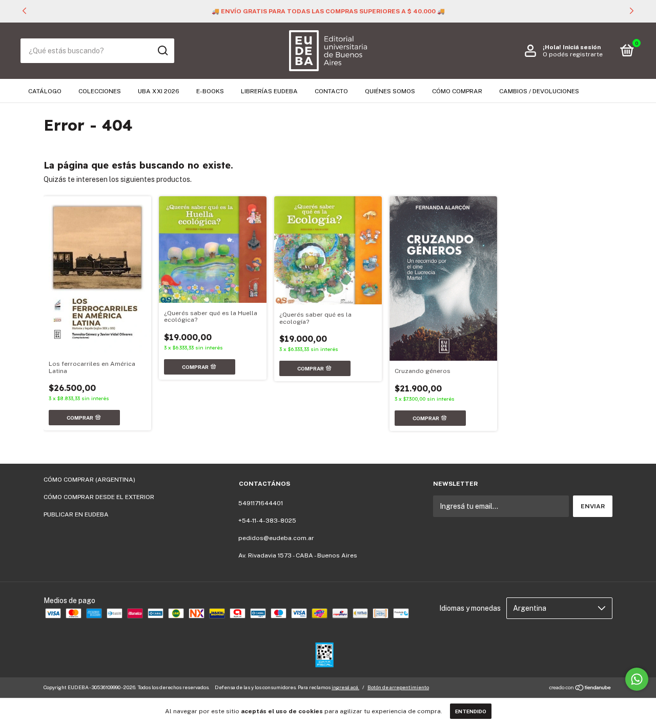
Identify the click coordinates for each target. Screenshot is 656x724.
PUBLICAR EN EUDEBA (76, 514)
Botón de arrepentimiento (398, 687)
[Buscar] (162, 51)
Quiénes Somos (390, 91)
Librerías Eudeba (269, 91)
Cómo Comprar (457, 91)
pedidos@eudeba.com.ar (276, 538)
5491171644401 (260, 503)
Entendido (470, 711)
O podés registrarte (573, 54)
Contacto (331, 91)
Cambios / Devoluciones (539, 91)
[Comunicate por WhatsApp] (636, 679)
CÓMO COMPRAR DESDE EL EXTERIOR (99, 497)
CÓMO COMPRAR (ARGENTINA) (89, 479)
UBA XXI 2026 (158, 91)
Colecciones (99, 91)
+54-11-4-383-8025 (267, 520)
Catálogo (44, 91)
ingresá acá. (345, 687)
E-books (210, 91)
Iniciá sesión (582, 47)
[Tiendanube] (580, 689)
